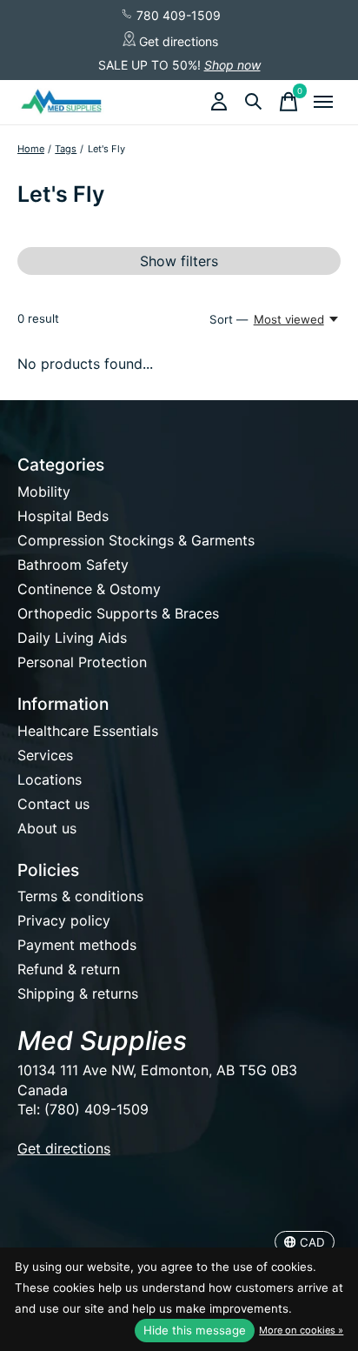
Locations (49, 779)
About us (46, 828)
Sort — (228, 319)
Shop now (232, 64)
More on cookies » (301, 1330)
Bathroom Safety (73, 564)
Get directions (177, 41)
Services (45, 755)
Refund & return (68, 969)
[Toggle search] (253, 101)
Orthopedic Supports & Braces (118, 613)
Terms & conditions (80, 896)
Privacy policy (63, 920)
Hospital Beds (63, 516)
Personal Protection (82, 662)
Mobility (43, 491)
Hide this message (194, 1330)
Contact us (53, 804)
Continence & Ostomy (89, 589)
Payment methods (76, 944)
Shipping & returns (77, 993)
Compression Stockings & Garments (136, 540)
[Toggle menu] (323, 101)
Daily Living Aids (72, 637)
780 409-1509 (177, 15)
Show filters (179, 261)
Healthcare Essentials (87, 730)
